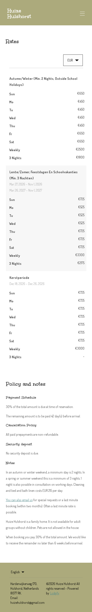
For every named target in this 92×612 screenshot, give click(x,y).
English (15, 572)
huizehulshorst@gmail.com (27, 602)
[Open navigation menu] (82, 13)
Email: (14, 598)
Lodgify (54, 593)
